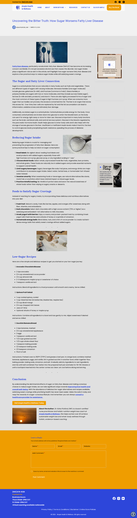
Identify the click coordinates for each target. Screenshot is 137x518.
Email (60, 446)
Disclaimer (74, 509)
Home (40, 7)
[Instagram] (120, 2)
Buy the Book (114, 7)
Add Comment (38, 453)
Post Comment (39, 477)
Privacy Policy (46, 509)
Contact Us (85, 7)
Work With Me (58, 7)
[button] (133, 514)
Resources (73, 7)
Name (35, 446)
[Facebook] (116, 2)
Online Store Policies (88, 509)
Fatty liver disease (20, 66)
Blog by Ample (98, 7)
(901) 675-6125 (27, 2)
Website (87, 446)
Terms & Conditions (61, 509)
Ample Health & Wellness (49, 414)
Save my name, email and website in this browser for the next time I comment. (58, 471)
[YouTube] (124, 2)
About (47, 7)
